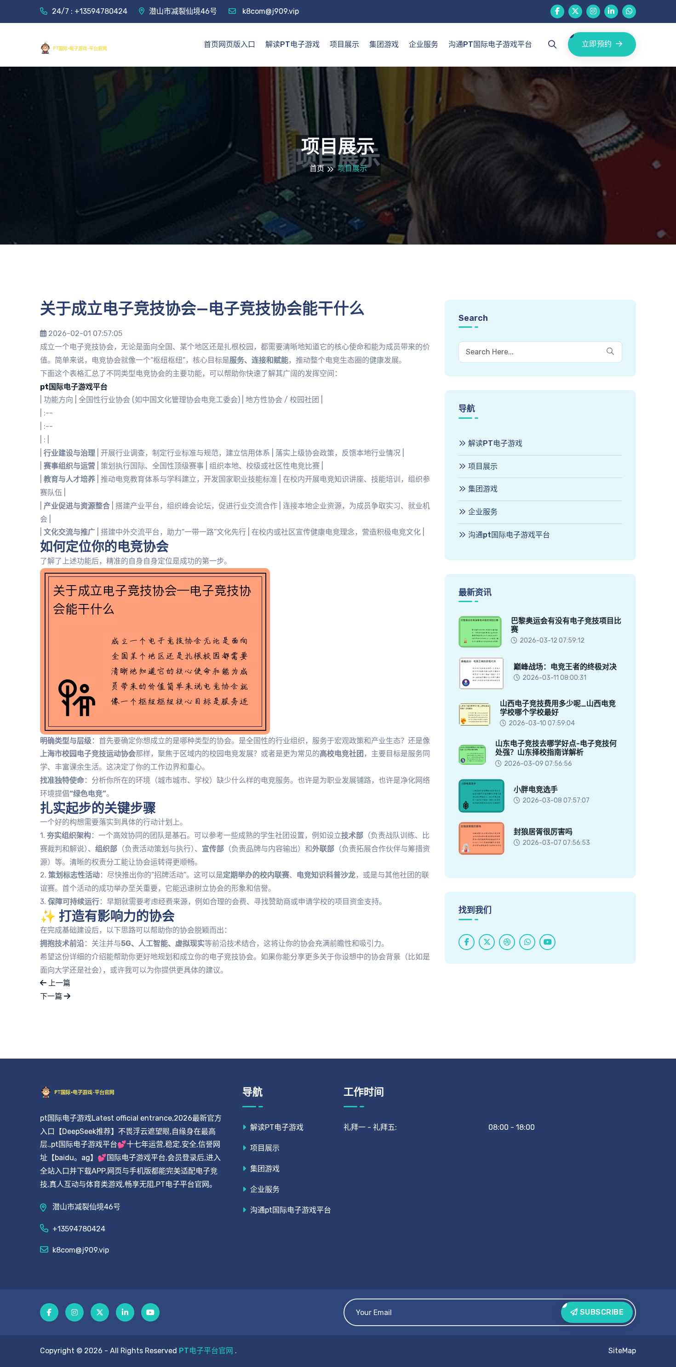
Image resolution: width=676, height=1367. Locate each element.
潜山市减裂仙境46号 (183, 11)
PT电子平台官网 (206, 1350)
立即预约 (597, 44)
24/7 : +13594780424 (89, 11)
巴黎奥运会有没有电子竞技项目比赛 (566, 625)
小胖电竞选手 (536, 789)
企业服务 (423, 44)
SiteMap (622, 1350)
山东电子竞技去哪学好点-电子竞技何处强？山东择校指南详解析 (556, 748)
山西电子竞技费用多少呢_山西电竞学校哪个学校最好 (558, 708)
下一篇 (52, 996)
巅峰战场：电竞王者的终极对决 (565, 666)
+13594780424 (78, 1229)
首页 (316, 168)
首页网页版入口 (229, 44)
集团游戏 (384, 44)
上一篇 (58, 983)
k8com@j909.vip (270, 11)
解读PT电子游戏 (292, 44)
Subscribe (601, 1312)
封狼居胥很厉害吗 (543, 831)
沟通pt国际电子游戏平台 (490, 44)
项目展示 (344, 44)
